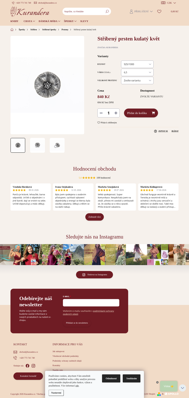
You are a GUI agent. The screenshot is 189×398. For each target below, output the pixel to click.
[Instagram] (33, 365)
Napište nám (58, 370)
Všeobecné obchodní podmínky (66, 356)
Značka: (107, 48)
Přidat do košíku (137, 113)
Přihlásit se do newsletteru (77, 323)
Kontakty (56, 365)
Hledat (107, 11)
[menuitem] (15, 21)
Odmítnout (111, 378)
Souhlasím (131, 378)
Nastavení (56, 393)
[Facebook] (27, 365)
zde (77, 385)
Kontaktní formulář (28, 376)
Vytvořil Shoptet (148, 394)
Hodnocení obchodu (94, 169)
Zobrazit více (94, 217)
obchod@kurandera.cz (28, 352)
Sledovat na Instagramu (97, 275)
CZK (169, 3)
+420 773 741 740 (27, 358)
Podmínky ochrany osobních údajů (67, 361)
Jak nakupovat (58, 351)
